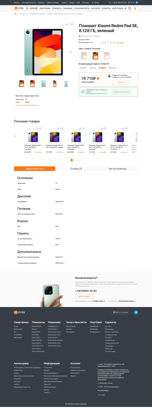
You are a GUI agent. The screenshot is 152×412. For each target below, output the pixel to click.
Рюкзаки (17, 381)
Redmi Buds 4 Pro (54, 343)
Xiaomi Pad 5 (36, 343)
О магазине (48, 367)
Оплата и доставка (51, 379)
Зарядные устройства (22, 387)
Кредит (17, 3)
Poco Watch (70, 332)
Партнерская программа (53, 381)
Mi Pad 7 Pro (36, 332)
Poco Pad (35, 335)
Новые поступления (78, 370)
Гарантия (41, 3)
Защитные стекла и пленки (24, 376)
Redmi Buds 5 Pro (54, 346)
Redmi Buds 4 (53, 337)
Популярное (75, 373)
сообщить (121, 82)
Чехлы (16, 373)
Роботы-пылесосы (112, 332)
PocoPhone (18, 335)
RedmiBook (94, 326)
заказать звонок (84, 296)
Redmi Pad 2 (36, 337)
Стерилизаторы (111, 335)
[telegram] (137, 2)
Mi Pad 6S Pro (36, 326)
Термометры (110, 340)
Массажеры (109, 329)
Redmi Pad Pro (37, 340)
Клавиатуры (18, 370)
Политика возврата (51, 373)
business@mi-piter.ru (127, 301)
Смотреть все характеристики (27, 105)
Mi (15, 332)
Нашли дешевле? (87, 82)
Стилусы (108, 337)
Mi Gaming (94, 329)
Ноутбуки (95, 8)
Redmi (16, 326)
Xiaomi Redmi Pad (38, 351)
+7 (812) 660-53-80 (105, 383)
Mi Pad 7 (35, 329)
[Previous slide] (16, 52)
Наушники (67, 8)
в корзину (38, 152)
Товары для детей (112, 343)
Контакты (86, 3)
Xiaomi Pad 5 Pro (38, 346)
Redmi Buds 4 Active (55, 340)
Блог (78, 3)
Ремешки (17, 379)
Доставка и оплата (29, 3)
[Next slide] (70, 52)
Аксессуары (117, 8)
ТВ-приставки (110, 351)
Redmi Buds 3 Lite (54, 332)
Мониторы (109, 349)
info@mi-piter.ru (99, 301)
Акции (96, 3)
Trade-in (64, 3)
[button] (71, 160)
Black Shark (18, 337)
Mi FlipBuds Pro (53, 326)
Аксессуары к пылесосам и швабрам (27, 367)
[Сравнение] (126, 8)
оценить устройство (121, 92)
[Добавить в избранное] (72, 24)
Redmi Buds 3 (53, 329)
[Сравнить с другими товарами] (67, 24)
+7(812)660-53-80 (86, 290)
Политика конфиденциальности (55, 376)
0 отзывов (120, 43)
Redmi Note (18, 329)
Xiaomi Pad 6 (36, 349)
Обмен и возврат (53, 3)
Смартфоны (44, 8)
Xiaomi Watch (71, 326)
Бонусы (72, 3)
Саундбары (109, 346)
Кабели (16, 384)
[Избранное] (130, 8)
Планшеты (57, 8)
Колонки (108, 326)
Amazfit (69, 329)
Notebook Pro (95, 332)
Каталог (34, 8)
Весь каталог (75, 367)
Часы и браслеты (82, 8)
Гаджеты (106, 8)
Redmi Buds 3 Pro (54, 335)
